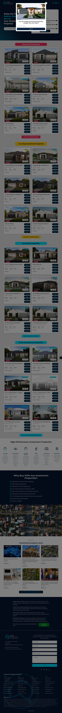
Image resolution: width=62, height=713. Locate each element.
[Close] (46, 3)
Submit (31, 29)
